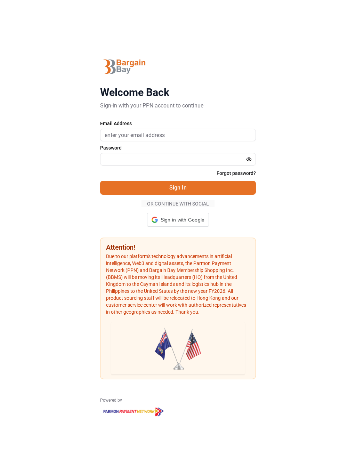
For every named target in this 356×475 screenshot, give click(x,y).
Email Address (116, 123)
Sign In (178, 187)
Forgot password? (236, 173)
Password (111, 147)
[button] (178, 220)
